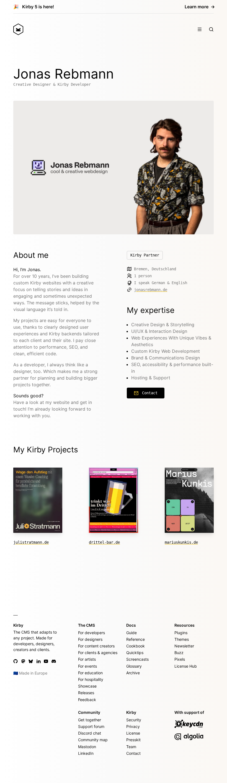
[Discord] (53, 661)
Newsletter (184, 646)
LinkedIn (86, 753)
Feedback (87, 699)
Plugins (180, 632)
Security (133, 719)
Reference (135, 639)
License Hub (185, 666)
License (133, 733)
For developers (91, 632)
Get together (89, 719)
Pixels (179, 659)
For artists (87, 659)
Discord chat (89, 733)
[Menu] (199, 29)
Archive (133, 672)
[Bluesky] (30, 661)
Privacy (133, 726)
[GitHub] (15, 661)
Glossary (134, 666)
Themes (181, 639)
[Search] (211, 29)
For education (90, 672)
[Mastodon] (23, 661)
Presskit (133, 739)
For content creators (96, 646)
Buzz (179, 652)
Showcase (87, 686)
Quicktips (134, 652)
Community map (93, 739)
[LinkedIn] (38, 661)
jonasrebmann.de (150, 289)
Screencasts (137, 659)
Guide (131, 632)
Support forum (91, 726)
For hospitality (90, 679)
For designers (90, 639)
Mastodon (87, 746)
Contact (150, 393)
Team (131, 746)
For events (87, 666)
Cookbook (135, 646)
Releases (86, 692)
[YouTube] (45, 661)
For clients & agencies (97, 652)
